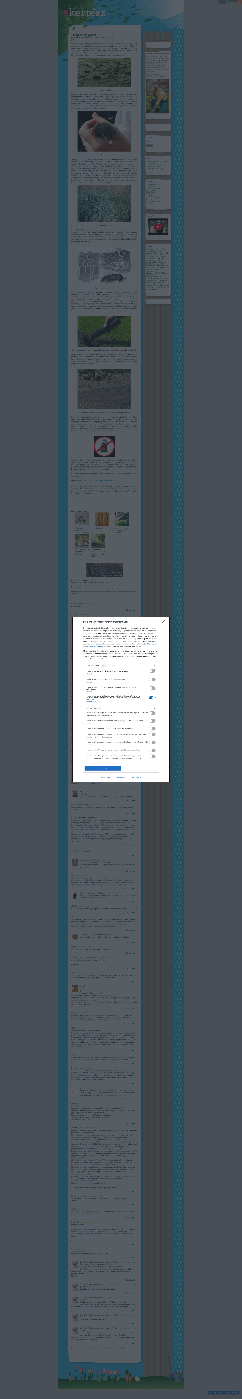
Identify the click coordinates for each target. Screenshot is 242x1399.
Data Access (121, 777)
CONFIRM (103, 768)
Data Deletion (106, 777)
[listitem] (121, 665)
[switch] (152, 671)
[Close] (164, 622)
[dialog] (121, 699)
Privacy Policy (135, 777)
